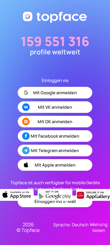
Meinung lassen (98, 227)
